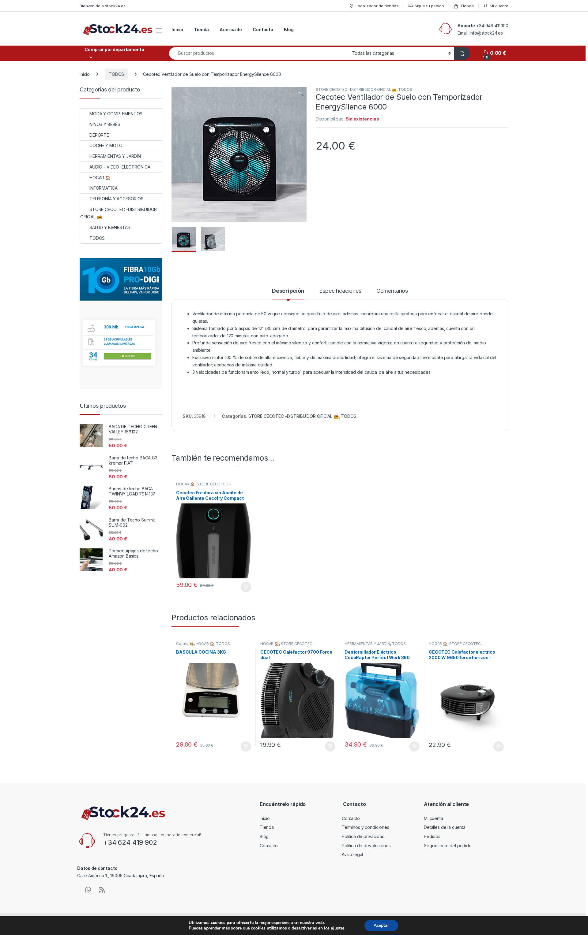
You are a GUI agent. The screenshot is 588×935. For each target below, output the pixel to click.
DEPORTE (99, 135)
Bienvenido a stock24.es (103, 5)
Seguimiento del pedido (448, 845)
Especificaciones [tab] (340, 291)
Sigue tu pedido (429, 5)
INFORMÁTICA (103, 188)
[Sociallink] (88, 889)
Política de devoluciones (366, 845)
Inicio (177, 29)
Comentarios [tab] (392, 291)
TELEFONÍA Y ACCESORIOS (116, 198)
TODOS (116, 74)
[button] (300, 93)
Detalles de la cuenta (445, 827)
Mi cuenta (499, 5)
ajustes (338, 928)
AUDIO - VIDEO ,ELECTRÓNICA (119, 166)
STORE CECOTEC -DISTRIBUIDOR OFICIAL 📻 (356, 89)
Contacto (263, 29)
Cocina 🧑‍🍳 (185, 643)
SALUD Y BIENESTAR (109, 227)
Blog (288, 29)
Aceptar (381, 925)
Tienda (466, 5)
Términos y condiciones (365, 827)
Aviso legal (352, 854)
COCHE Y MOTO (106, 145)
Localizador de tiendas (377, 5)
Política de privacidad (363, 836)
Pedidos (432, 836)
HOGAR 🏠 (185, 484)
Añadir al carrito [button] (245, 587)
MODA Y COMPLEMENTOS (115, 113)
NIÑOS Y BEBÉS (104, 124)
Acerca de (231, 29)
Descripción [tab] (288, 291)
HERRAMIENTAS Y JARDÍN (367, 643)
